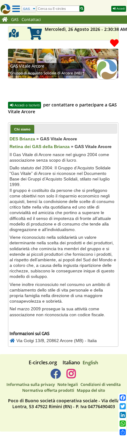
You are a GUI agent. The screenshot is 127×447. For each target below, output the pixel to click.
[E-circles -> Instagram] (71, 376)
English (90, 362)
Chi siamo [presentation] (22, 129)
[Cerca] (82, 9)
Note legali (67, 384)
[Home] (5, 19)
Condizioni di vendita (100, 384)
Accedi (120, 8)
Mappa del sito (91, 390)
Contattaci (31, 19)
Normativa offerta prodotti (48, 390)
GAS (14, 19)
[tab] (22, 129)
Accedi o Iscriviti (27, 105)
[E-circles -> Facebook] (55, 376)
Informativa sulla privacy (30, 384)
